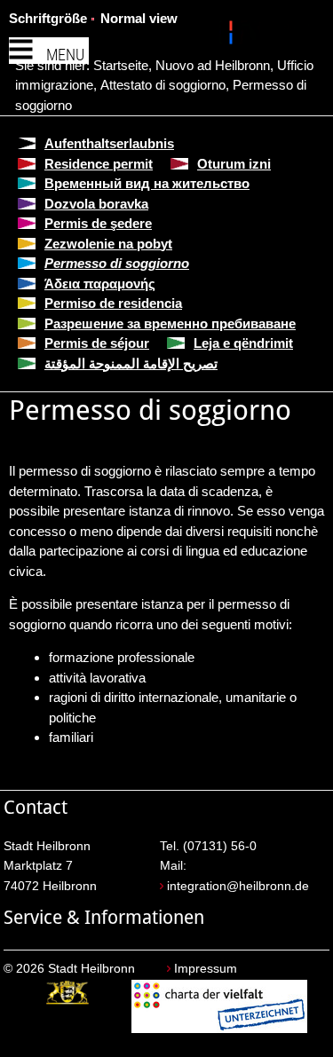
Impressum (205, 968)
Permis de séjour (96, 343)
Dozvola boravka (96, 203)
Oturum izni (234, 163)
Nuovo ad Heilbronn (212, 65)
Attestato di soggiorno (163, 84)
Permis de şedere (98, 223)
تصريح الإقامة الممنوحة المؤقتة (131, 363)
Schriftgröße (48, 18)
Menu (65, 54)
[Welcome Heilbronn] (233, 35)
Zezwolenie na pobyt (108, 243)
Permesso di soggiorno (116, 263)
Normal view (139, 18)
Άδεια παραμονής (99, 283)
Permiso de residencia (113, 303)
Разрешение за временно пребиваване (170, 323)
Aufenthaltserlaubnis (109, 143)
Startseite (120, 65)
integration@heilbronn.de (238, 886)
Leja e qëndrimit (243, 343)
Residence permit (98, 163)
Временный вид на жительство (147, 183)
